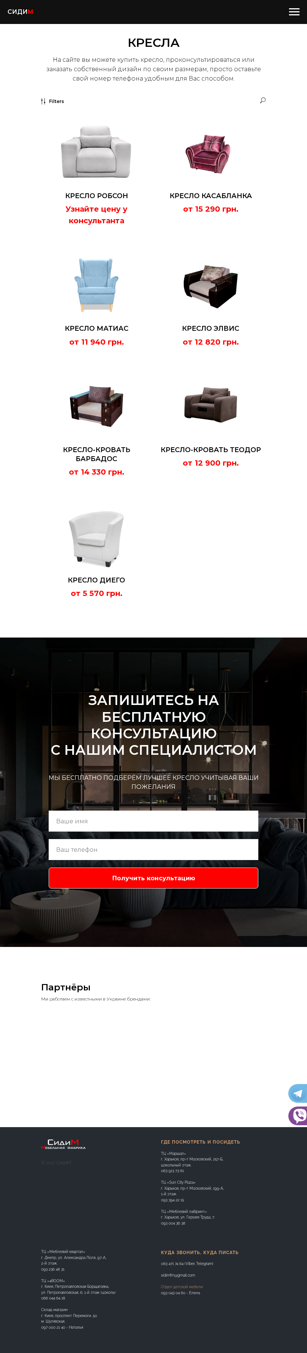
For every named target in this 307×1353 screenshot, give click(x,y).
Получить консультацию (153, 1197)
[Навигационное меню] (294, 12)
